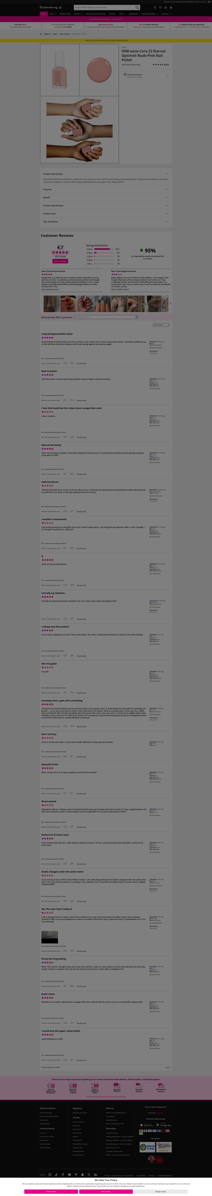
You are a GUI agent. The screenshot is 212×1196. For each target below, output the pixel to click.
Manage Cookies (160, 1191)
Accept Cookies (51, 1191)
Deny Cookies (105, 1191)
